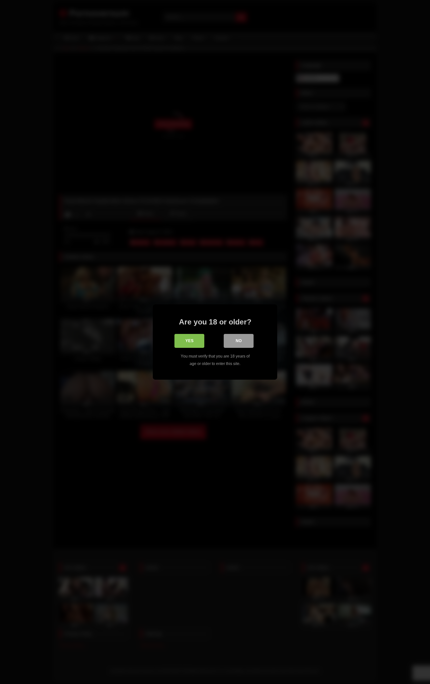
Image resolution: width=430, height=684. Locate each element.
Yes (189, 341)
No (239, 341)
